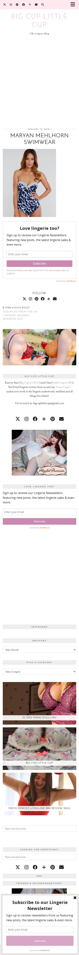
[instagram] (26, 419)
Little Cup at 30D (62, 382)
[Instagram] (11, 4)
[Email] (36, 4)
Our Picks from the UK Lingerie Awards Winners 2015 (20, 313)
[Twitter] (4, 4)
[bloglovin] (44, 419)
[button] (74, 5)
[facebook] (35, 419)
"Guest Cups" (62, 387)
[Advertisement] (39, 82)
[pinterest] (52, 419)
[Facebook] (23, 4)
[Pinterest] (17, 4)
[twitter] (17, 419)
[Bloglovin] (30, 4)
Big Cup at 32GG (30, 382)
